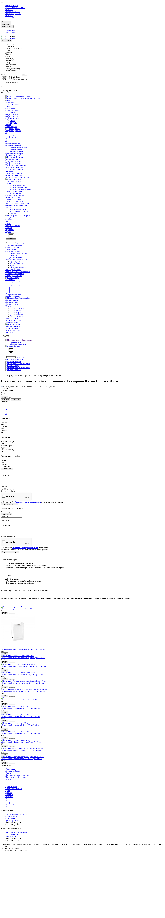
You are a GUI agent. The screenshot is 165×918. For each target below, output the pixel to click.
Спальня (17, 362)
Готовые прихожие (12, 159)
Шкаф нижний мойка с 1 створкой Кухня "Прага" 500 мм (23, 649)
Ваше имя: (5, 471)
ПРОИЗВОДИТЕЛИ (13, 14)
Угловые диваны (16, 264)
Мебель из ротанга (12, 226)
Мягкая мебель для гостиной (16, 260)
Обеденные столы (12, 117)
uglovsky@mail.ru (12, 821)
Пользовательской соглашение (17, 777)
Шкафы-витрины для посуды (16, 290)
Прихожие (19, 157)
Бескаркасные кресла (18, 268)
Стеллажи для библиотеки (20, 284)
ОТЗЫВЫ (9, 16)
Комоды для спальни (13, 193)
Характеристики (11, 408)
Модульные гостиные (13, 245)
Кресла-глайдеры (16, 314)
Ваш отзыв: (5, 475)
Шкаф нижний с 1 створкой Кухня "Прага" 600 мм (20, 725)
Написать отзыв (7, 469)
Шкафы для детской (13, 137)
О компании (10, 769)
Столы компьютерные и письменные (19, 139)
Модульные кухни (12, 102)
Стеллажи (9, 220)
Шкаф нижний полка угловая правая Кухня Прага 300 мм (23, 691)
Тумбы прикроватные (13, 191)
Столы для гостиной (13, 251)
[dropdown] (2, 2)
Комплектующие (11, 113)
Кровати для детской (13, 145)
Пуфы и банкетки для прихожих (17, 177)
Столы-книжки (16, 255)
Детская (16, 346)
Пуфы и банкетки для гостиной (17, 272)
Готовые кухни (11, 127)
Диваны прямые (11, 300)
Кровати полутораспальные (20, 189)
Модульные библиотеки (19, 282)
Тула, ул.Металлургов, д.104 (16, 814)
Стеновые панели (12, 111)
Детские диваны (11, 133)
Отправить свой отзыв (9, 504)
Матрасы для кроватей (18, 209)
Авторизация (10, 30)
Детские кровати (16, 151)
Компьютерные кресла (14, 135)
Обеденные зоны (11, 115)
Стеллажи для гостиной (14, 274)
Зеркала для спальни (13, 197)
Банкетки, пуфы (11, 318)
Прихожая (19, 360)
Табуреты (13, 123)
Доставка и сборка (12, 414)
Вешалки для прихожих (14, 167)
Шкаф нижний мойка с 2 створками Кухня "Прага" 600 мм (23, 666)
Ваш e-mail (5, 521)
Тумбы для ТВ (10, 249)
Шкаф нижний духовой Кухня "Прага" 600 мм (19, 609)
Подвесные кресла (17, 316)
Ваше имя (4, 516)
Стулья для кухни (12, 119)
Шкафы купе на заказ (32, 98)
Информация (6, 765)
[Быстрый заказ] (10, 397)
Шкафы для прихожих (13, 163)
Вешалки (8, 228)
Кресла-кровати (16, 310)
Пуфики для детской (13, 155)
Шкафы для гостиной (13, 276)
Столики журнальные (18, 253)
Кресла (12, 266)
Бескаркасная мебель (13, 322)
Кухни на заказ (25, 96)
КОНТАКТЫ (10, 18)
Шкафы (16, 278)
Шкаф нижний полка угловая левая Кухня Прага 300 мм (22, 683)
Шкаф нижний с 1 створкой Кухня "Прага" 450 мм (20, 717)
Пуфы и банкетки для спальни (17, 203)
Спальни (17, 179)
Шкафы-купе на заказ (18, 344)
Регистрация (10, 32)
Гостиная (20, 358)
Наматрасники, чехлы (13, 330)
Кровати (8, 183)
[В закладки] (12, 613)
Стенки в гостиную (12, 247)
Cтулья (12, 121)
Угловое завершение (13, 294)
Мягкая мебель (24, 298)
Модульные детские (13, 131)
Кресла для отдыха (17, 308)
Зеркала (8, 232)
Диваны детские (11, 304)
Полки (7, 222)
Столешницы (10, 109)
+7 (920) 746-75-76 (12, 818)
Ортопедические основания (16, 205)
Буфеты (8, 106)
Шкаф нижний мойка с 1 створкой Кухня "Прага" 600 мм (23, 658)
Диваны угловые (11, 302)
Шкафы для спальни (13, 199)
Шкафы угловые (11, 292)
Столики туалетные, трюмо (15, 195)
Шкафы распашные (12, 296)
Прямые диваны (16, 262)
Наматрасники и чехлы (19, 212)
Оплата (8, 773)
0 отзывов (5, 402)
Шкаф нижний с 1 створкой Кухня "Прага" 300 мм (20, 700)
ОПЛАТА (9, 10)
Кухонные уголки (12, 104)
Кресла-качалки (16, 312)
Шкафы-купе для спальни (15, 201)
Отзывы (9, 410)
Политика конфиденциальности (17, 775)
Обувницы (9, 171)
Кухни (15, 100)
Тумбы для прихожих (13, 173)
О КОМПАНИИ (11, 6)
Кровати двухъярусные (19, 147)
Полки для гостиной (13, 270)
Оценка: (4, 487)
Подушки (13, 214)
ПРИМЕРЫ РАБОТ (12, 12)
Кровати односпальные (19, 187)
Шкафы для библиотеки (19, 286)
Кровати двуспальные (18, 185)
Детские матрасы (12, 141)
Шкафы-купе (10, 288)
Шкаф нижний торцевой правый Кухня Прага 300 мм (21, 759)
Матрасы (8, 207)
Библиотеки (10, 280)
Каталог (4, 783)
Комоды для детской (13, 143)
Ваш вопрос (5, 525)
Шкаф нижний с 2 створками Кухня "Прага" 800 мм (21, 742)
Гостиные (20, 243)
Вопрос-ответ (10, 412)
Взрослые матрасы (12, 326)
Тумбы (8, 224)
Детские (16, 129)
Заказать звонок (11, 83)
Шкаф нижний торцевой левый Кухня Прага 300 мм (21, 750)
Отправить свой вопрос (10, 552)
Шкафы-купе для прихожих (16, 165)
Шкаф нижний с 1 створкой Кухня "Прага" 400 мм (20, 708)
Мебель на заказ (25, 340)
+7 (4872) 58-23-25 (12, 816)
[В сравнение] (14, 613)
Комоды (8, 218)
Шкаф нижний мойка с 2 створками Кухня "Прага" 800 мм (23, 675)
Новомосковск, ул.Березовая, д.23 (18, 832)
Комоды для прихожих (14, 169)
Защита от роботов (8, 491)
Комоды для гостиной (13, 258)
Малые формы (24, 216)
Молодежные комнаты (14, 153)
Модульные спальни (13, 181)
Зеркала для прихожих (14, 175)
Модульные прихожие (13, 161)
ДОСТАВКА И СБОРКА (15, 8)
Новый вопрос (6, 514)
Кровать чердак (16, 149)
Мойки (8, 125)
